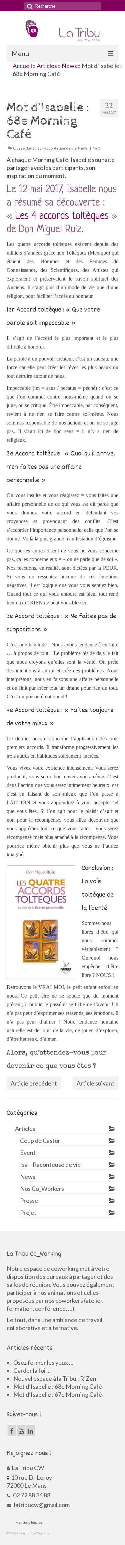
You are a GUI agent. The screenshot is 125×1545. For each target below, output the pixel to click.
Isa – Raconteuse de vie (50, 1164)
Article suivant (95, 1083)
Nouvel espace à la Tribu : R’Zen (54, 1378)
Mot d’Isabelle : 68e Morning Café (57, 1386)
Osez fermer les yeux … (43, 1362)
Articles (47, 65)
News (69, 65)
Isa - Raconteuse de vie (57, 148)
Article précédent (34, 1083)
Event (28, 1152)
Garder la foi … (32, 1370)
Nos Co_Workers (42, 1188)
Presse (29, 1200)
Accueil (22, 65)
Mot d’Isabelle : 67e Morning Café (57, 1394)
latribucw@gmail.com (41, 1504)
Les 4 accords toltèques (62, 216)
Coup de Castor (40, 1140)
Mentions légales (28, 1522)
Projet (28, 1212)
